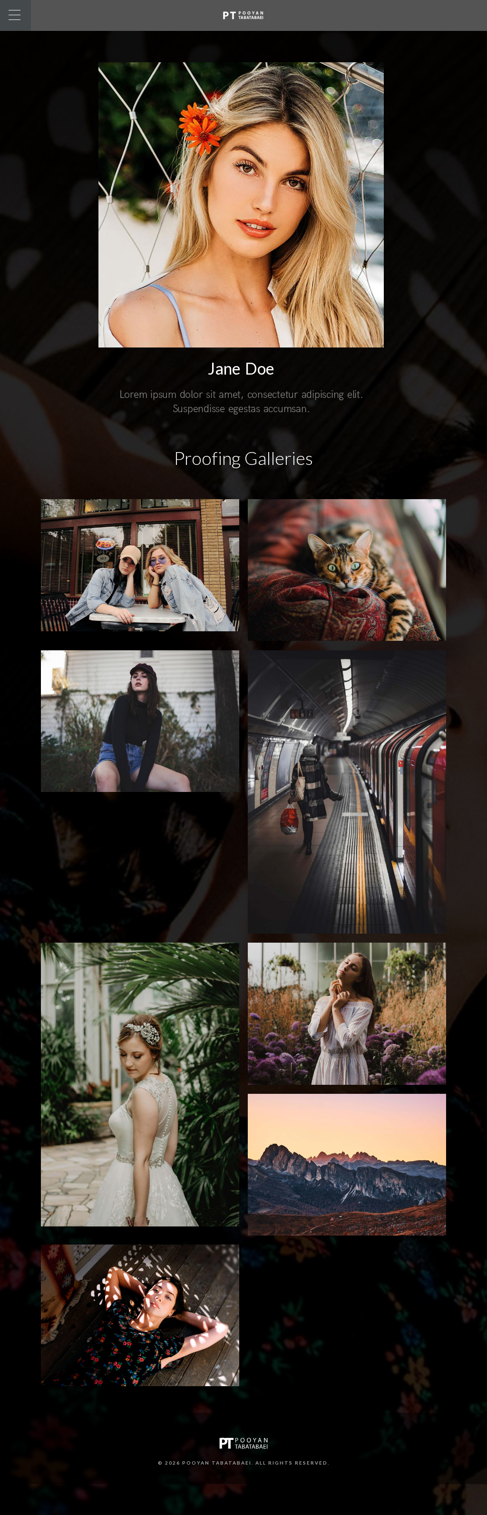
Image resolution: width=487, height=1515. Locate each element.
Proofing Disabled (347, 629)
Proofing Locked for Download (140, 780)
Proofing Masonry (140, 620)
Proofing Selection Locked (346, 922)
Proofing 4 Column (140, 1375)
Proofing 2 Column (347, 1073)
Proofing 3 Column (347, 1224)
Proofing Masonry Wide (140, 1215)
